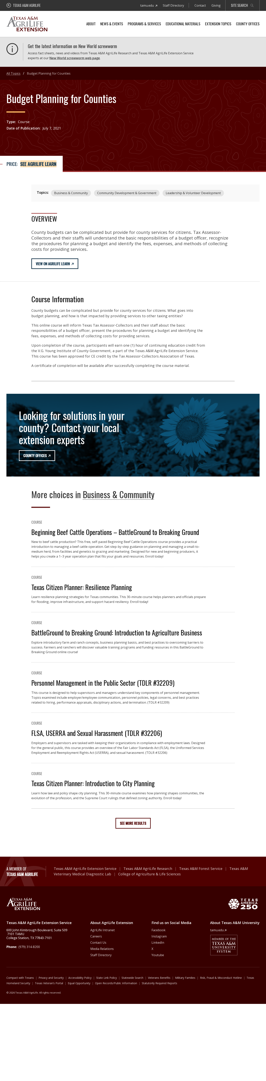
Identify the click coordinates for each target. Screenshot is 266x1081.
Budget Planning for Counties (48, 73)
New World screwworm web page (74, 58)
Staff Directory (173, 5)
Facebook (158, 930)
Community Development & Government (126, 193)
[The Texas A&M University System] (223, 945)
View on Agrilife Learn (53, 263)
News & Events (111, 23)
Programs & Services (144, 23)
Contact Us (98, 942)
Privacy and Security (51, 978)
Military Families (185, 978)
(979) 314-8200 (29, 947)
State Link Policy (106, 978)
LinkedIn (157, 942)
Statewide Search (132, 978)
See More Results (133, 823)
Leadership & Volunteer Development (193, 193)
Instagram (159, 936)
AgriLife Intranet (102, 930)
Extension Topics (218, 23)
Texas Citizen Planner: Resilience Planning (81, 587)
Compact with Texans (20, 978)
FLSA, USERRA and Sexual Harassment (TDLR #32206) (96, 733)
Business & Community (71, 193)
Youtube (157, 955)
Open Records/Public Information (116, 983)
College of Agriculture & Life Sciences (149, 874)
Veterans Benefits (159, 978)
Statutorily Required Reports (159, 983)
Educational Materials (183, 23)
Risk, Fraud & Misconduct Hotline (221, 978)
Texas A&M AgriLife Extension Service (85, 868)
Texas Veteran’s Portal (49, 983)
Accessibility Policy (80, 978)
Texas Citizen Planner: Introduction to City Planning (93, 783)
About (91, 23)
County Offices (248, 23)
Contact (200, 5)
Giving (216, 5)
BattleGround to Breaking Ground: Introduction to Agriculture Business (116, 632)
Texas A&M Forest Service (200, 868)
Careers (96, 936)
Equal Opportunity (79, 983)
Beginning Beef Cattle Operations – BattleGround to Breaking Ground (115, 532)
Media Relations (102, 949)
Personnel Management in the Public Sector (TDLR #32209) (102, 683)
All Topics (13, 73)
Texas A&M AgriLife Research (147, 868)
